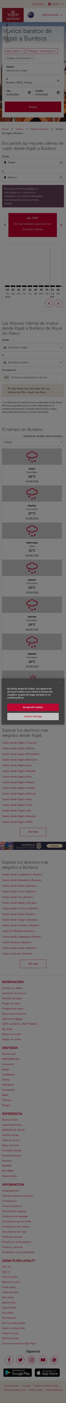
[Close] (59, 682)
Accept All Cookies (33, 707)
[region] (33, 701)
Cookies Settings (33, 716)
